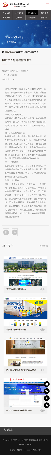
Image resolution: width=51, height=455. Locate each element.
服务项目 (44, 12)
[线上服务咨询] (47, 384)
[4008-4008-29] (47, 405)
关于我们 (19, 12)
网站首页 (6, 12)
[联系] (47, 398)
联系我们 (44, 17)
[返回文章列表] (6, 232)
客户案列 (6, 17)
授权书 (19, 17)
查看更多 (45, 245)
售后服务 (32, 17)
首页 (18, 51)
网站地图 (37, 450)
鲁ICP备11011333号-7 (25, 450)
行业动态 (34, 51)
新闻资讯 (32, 12)
